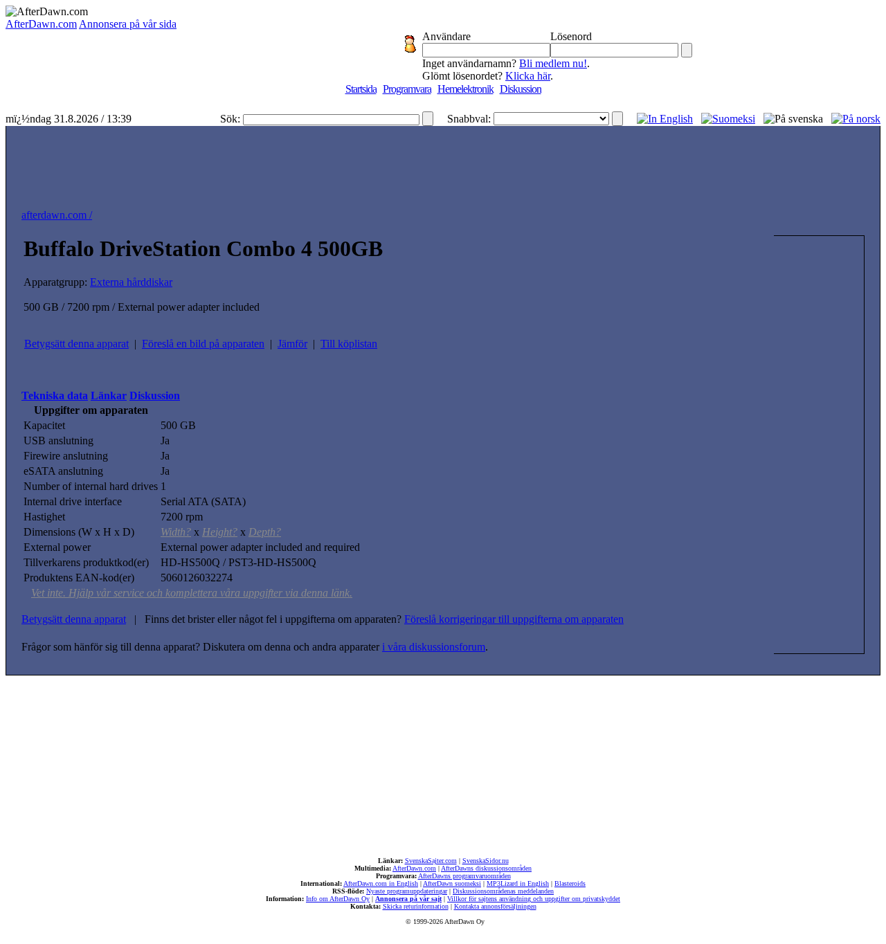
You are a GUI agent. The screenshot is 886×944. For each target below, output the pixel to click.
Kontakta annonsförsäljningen (495, 906)
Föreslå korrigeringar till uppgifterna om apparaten (514, 619)
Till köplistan (348, 344)
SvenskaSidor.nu (485, 860)
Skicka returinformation (416, 906)
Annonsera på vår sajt (408, 898)
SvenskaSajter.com (431, 860)
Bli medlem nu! (553, 63)
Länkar (109, 395)
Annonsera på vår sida (128, 24)
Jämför (292, 344)
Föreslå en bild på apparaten (203, 344)
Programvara (407, 89)
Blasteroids (570, 883)
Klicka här (527, 76)
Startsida (361, 89)
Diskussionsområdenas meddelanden (503, 891)
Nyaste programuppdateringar (406, 891)
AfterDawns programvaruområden (464, 876)
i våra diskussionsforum (433, 647)
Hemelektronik (465, 89)
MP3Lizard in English (518, 883)
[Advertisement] (443, 164)
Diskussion (520, 89)
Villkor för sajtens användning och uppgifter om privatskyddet (533, 898)
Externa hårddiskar (131, 282)
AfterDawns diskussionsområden (486, 868)
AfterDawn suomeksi (452, 883)
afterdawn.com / (56, 215)
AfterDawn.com (41, 24)
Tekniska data (54, 395)
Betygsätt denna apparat (76, 344)
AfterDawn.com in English (380, 883)
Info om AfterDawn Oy (338, 898)
